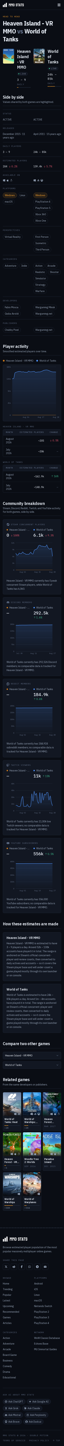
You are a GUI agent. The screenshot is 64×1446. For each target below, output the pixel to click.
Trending (8, 1289)
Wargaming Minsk (45, 307)
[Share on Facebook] (21, 1267)
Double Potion (39, 1435)
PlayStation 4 (42, 201)
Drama (6, 1371)
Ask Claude (34, 1408)
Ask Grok (13, 1408)
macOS (9, 201)
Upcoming (8, 1306)
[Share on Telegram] (37, 1267)
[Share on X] (6, 1267)
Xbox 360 (40, 214)
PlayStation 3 (41, 1317)
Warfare (40, 291)
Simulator (40, 278)
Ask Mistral (14, 1415)
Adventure (10, 265)
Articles (7, 1323)
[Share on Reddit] (14, 1267)
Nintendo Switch (43, 1306)
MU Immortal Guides (45, 1349)
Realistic (40, 272)
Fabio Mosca (11, 307)
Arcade (51, 265)
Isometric (40, 243)
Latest (6, 1300)
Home (6, 1283)
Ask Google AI (40, 1401)
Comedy (7, 1366)
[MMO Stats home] (12, 5)
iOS (36, 1289)
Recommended (11, 1311)
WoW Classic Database (47, 1338)
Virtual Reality (13, 236)
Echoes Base (41, 1343)
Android (38, 1283)
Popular (7, 1294)
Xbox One (40, 220)
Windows (10, 195)
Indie (24, 265)
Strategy (40, 284)
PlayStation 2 (41, 1311)
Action (38, 265)
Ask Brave (14, 1421)
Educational (9, 1377)
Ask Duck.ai (35, 1421)
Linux (22, 195)
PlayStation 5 (42, 208)
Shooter (54, 272)
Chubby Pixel (12, 329)
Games (7, 1317)
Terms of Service (14, 1440)
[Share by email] (45, 1267)
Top (58, 1440)
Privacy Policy (39, 1440)
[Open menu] (59, 5)
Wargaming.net (43, 313)
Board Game (10, 1355)
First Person (42, 236)
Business (8, 1360)
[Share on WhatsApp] (29, 1267)
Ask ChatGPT (15, 1401)
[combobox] (32, 1055)
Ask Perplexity (38, 1415)
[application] (32, 393)
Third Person (42, 249)
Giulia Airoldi (12, 313)
